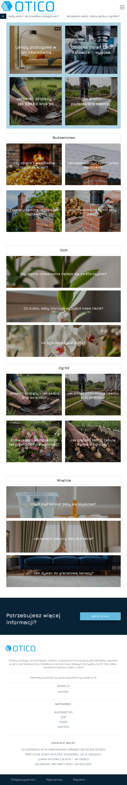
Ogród (64, 368)
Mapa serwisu (54, 779)
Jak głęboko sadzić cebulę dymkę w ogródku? (62, 16)
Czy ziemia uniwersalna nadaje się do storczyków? (63, 274)
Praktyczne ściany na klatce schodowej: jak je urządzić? (63, 754)
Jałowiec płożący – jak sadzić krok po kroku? (36, 101)
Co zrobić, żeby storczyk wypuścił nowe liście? (63, 308)
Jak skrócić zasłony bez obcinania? (63, 538)
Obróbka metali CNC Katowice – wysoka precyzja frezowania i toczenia (91, 50)
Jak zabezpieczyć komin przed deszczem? (93, 165)
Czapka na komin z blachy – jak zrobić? (63, 759)
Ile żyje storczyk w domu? (63, 343)
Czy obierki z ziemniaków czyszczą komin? (34, 165)
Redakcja (63, 685)
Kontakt (63, 691)
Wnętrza (64, 480)
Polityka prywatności (23, 779)
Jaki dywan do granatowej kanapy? (63, 573)
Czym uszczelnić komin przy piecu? (93, 212)
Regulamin (79, 779)
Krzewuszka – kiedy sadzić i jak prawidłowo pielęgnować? (34, 442)
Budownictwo (64, 138)
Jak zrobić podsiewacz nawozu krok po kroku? (91, 101)
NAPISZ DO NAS (100, 616)
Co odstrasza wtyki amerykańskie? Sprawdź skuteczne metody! (63, 749)
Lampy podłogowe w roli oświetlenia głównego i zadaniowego (35, 50)
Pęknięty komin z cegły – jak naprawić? (34, 212)
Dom (64, 250)
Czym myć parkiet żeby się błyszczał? (63, 504)
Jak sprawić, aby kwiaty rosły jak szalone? (63, 764)
